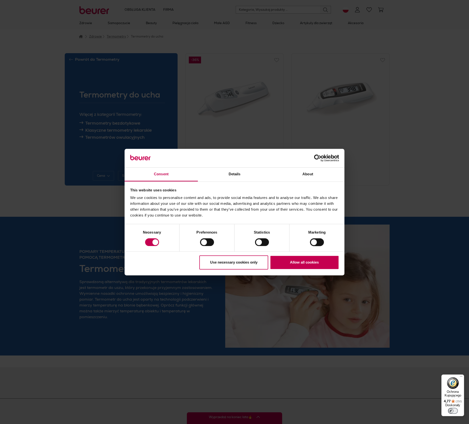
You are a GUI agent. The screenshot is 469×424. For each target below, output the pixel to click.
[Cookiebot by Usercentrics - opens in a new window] (317, 158)
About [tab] (307, 174)
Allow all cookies (304, 262)
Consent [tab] (161, 174)
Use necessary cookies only (233, 262)
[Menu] (461, 377)
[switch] (207, 242)
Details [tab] (235, 174)
